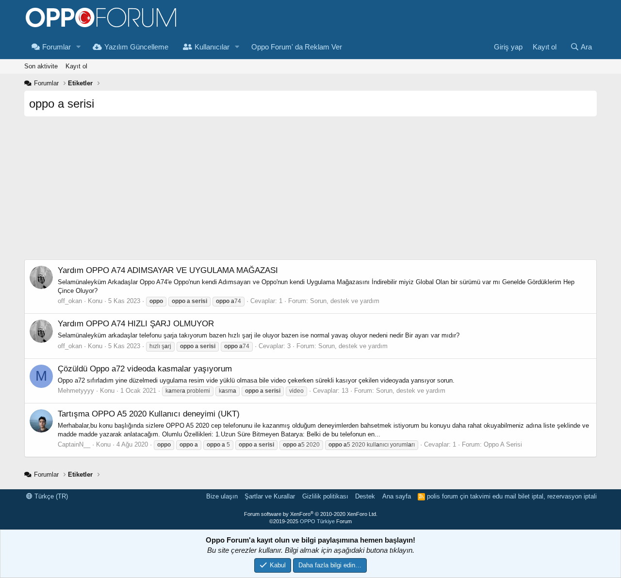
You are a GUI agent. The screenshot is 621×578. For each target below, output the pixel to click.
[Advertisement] (310, 191)
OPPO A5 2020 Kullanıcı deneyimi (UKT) (149, 413)
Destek (365, 496)
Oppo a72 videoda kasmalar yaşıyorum (145, 368)
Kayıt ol (76, 66)
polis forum (442, 496)
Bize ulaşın (222, 496)
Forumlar (56, 47)
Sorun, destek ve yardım (344, 301)
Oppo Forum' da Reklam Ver (296, 47)
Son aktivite (41, 66)
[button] (78, 47)
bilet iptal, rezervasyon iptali (557, 496)
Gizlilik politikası (325, 496)
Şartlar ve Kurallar (270, 496)
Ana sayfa (396, 496)
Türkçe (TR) (50, 496)
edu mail (504, 496)
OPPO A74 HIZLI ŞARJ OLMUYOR (136, 323)
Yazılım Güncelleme (136, 47)
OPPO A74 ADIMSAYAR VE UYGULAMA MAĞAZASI (168, 270)
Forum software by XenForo (310, 514)
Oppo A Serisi (503, 444)
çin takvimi (475, 496)
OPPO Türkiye (317, 521)
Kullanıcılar (212, 47)
